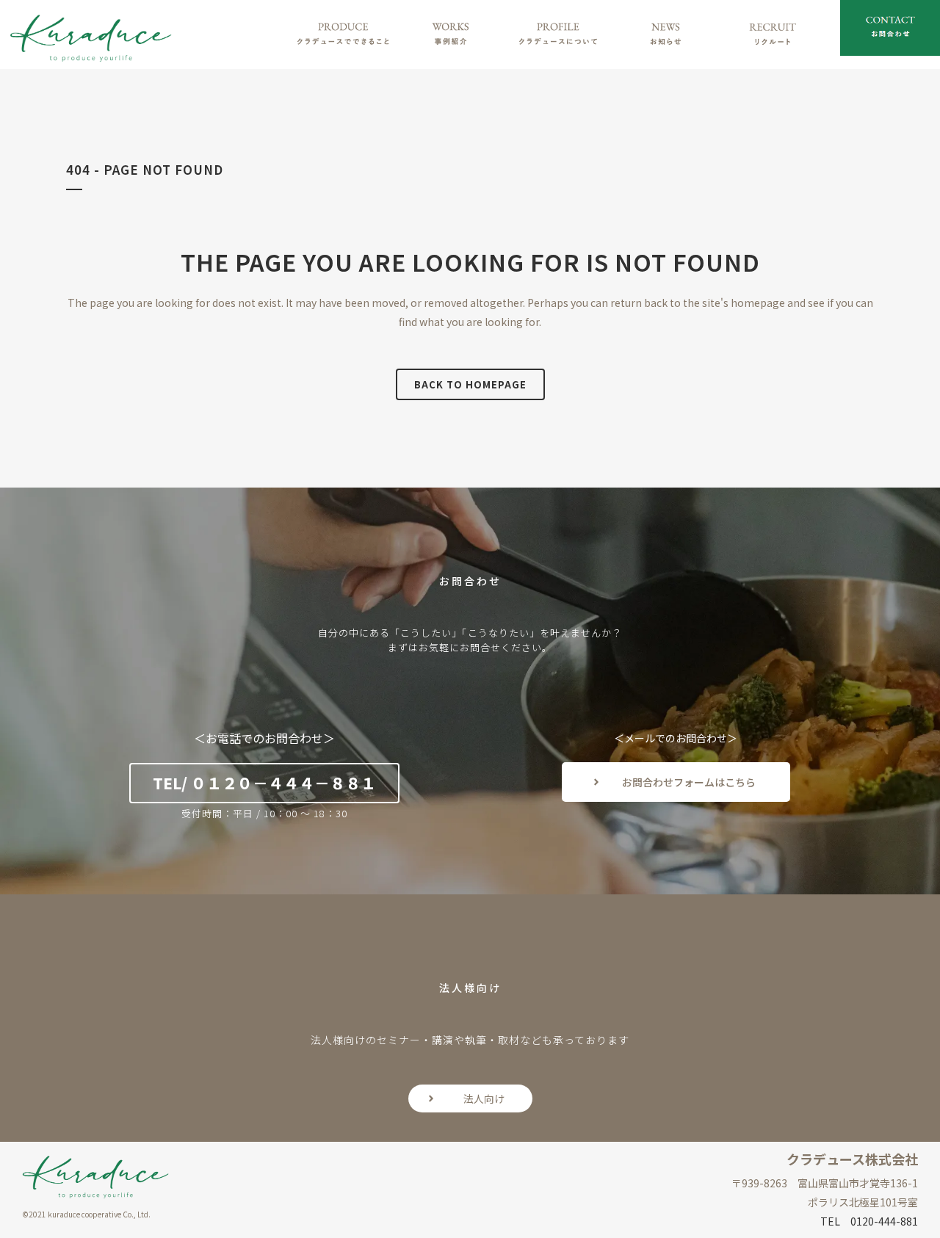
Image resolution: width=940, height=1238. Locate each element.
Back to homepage (470, 384)
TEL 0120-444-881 (869, 1221)
